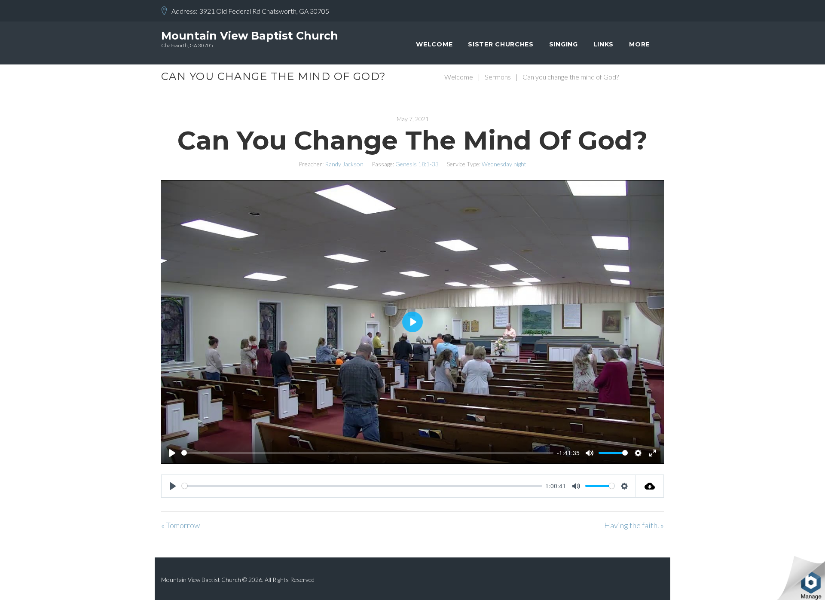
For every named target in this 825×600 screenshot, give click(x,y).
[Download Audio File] (650, 486)
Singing (563, 44)
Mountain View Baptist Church (249, 35)
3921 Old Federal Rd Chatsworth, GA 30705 (264, 11)
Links (603, 44)
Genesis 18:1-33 (417, 164)
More (639, 44)
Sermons (498, 77)
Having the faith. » (634, 525)
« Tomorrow (180, 525)
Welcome (434, 44)
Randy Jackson (344, 164)
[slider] (367, 453)
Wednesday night (504, 164)
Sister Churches (501, 44)
